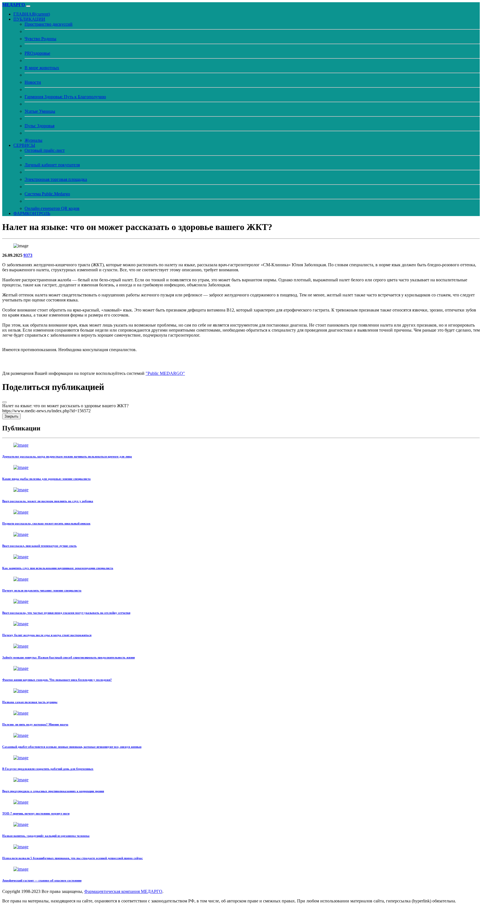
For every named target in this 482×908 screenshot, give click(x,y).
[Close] (4, 402)
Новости (33, 82)
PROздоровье (37, 53)
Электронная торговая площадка (56, 179)
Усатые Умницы (40, 111)
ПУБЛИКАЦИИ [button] (29, 19)
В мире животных (42, 67)
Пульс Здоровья (39, 125)
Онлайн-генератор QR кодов (52, 208)
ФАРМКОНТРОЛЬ (31, 213)
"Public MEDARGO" (165, 373)
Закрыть (11, 416)
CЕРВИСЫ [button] (24, 145)
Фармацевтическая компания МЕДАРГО (123, 891)
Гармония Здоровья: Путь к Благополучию (65, 96)
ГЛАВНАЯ (31, 14)
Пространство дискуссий (49, 24)
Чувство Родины (40, 38)
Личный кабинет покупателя (52, 164)
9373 (27, 255)
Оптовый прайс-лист (45, 150)
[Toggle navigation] (28, 6)
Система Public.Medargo (47, 193)
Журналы (33, 140)
